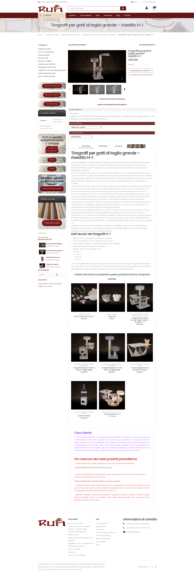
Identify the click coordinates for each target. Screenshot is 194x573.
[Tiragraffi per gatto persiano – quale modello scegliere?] (42, 265)
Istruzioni (118, 146)
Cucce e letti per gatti (46, 52)
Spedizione (100, 529)
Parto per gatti (43, 58)
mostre (52, 169)
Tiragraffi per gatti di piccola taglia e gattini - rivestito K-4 (139, 320)
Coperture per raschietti (46, 64)
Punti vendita (100, 542)
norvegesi (57, 284)
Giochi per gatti (84, 314)
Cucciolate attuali (52, 104)
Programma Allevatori (52, 86)
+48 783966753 (62, 2)
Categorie (47, 15)
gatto (46, 284)
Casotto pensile (84, 416)
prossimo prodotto (146, 45)
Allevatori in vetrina (52, 95)
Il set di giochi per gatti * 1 (84, 316)
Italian (135, 2)
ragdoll (40, 286)
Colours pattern (136, 146)
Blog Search (43, 270)
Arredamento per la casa (47, 67)
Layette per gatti (44, 55)
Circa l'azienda (101, 523)
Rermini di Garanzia (103, 539)
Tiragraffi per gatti (44, 49)
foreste (51, 284)
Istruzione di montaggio (76, 555)
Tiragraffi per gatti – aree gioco (112, 412)
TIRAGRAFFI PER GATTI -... (54, 257)
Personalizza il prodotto (141, 71)
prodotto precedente (77, 45)
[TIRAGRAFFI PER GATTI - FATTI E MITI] (42, 259)
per (45, 286)
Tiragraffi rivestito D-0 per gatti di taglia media (112, 369)
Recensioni (103, 146)
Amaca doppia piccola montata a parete (140, 369)
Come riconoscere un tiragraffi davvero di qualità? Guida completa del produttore (79, 529)
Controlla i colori (52, 223)
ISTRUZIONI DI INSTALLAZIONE (52, 189)
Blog (97, 545)
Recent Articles (45, 239)
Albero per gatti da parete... (55, 250)
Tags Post (42, 280)
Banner (52, 160)
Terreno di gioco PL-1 (112, 414)
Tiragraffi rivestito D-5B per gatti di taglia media (84, 369)
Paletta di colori (73, 535)
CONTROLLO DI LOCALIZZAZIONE (51, 149)
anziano (49, 286)
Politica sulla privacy (103, 536)
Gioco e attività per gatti (46, 76)
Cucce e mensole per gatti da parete (140, 365)
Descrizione (86, 146)
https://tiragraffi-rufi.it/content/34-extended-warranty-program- (97, 481)
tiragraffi (41, 284)
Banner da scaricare (75, 523)
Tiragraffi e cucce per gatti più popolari (52, 70)
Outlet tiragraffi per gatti (47, 73)
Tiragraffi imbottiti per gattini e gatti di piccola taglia (140, 315)
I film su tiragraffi (74, 549)
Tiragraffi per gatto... (52, 264)
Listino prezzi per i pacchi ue (106, 532)
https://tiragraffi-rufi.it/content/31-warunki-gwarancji (92, 468)
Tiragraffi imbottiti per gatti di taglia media (84, 365)
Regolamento (101, 526)
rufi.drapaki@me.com (47, 2)
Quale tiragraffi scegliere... (54, 244)
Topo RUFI (112, 316)
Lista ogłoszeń (43, 237)
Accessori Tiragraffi (45, 61)
